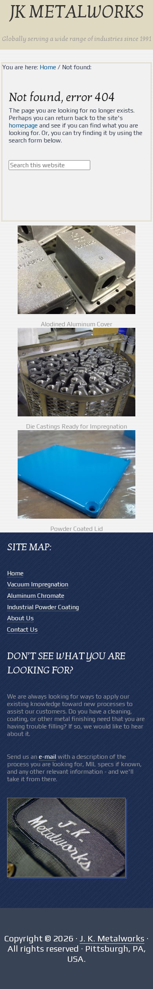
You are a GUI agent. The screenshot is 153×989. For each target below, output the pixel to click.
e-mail (47, 756)
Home (15, 573)
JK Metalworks (76, 12)
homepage (23, 125)
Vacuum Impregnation (37, 584)
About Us (20, 618)
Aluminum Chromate (35, 595)
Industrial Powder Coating (43, 607)
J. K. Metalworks (112, 938)
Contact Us (22, 629)
